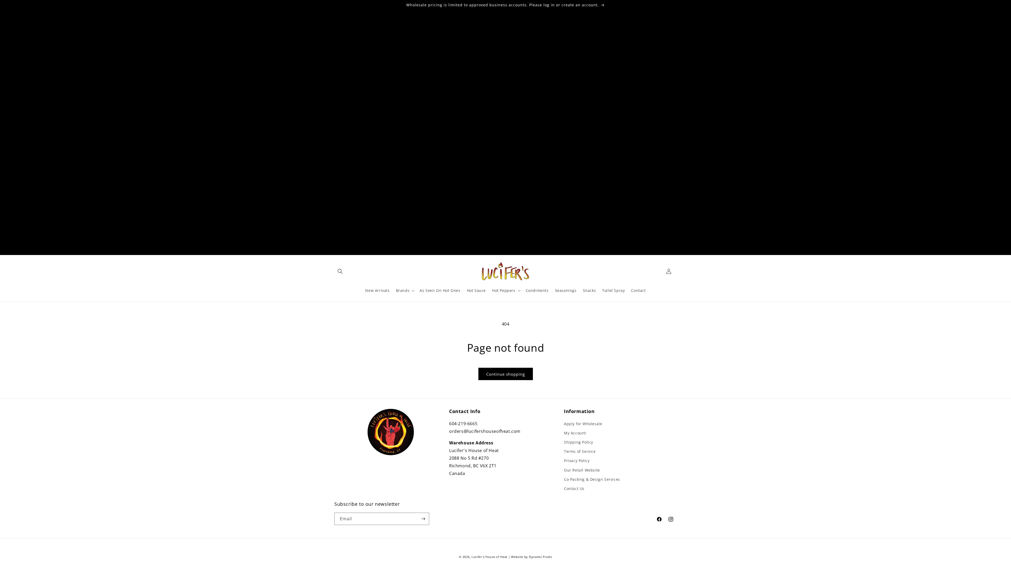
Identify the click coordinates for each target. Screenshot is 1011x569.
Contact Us (574, 488)
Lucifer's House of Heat (489, 557)
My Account (575, 432)
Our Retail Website (582, 470)
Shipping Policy (578, 442)
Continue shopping (505, 374)
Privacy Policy (576, 460)
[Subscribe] (423, 519)
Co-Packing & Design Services (592, 479)
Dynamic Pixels (540, 557)
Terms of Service (580, 451)
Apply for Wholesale (583, 423)
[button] (340, 271)
